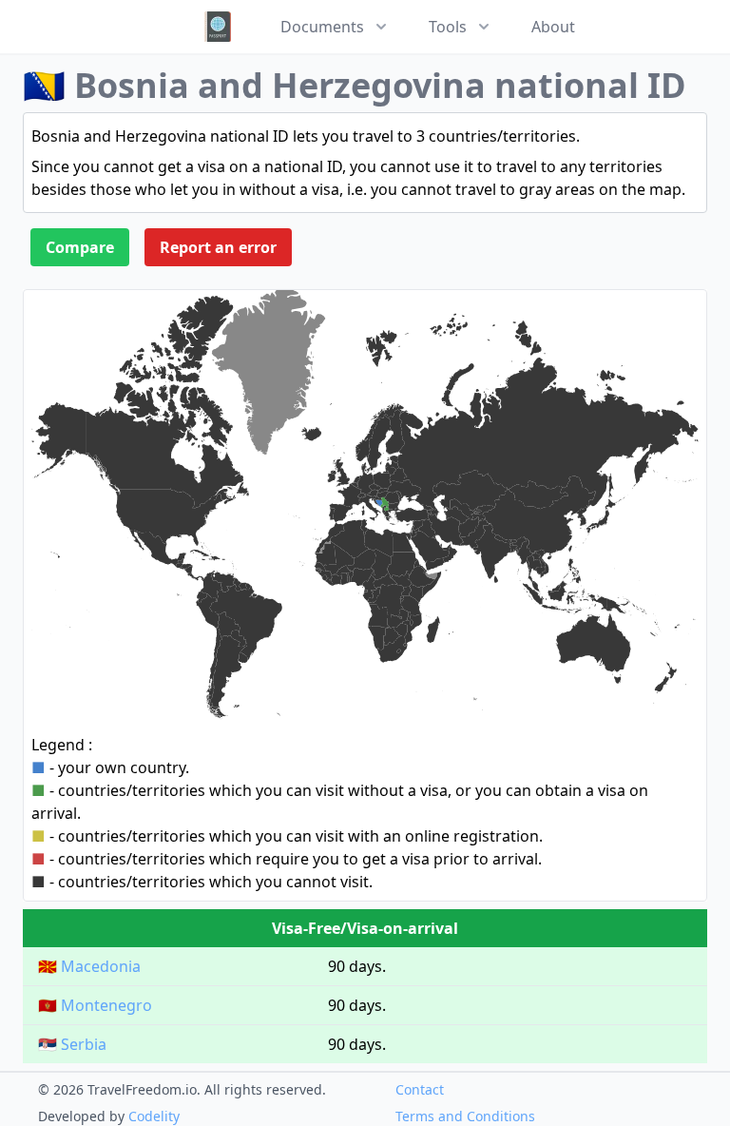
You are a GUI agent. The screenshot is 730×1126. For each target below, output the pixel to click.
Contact (419, 1089)
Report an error (218, 247)
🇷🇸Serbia (72, 1044)
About (553, 26)
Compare (80, 247)
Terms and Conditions (465, 1116)
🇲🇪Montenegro (95, 1005)
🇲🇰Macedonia (89, 966)
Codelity (154, 1116)
